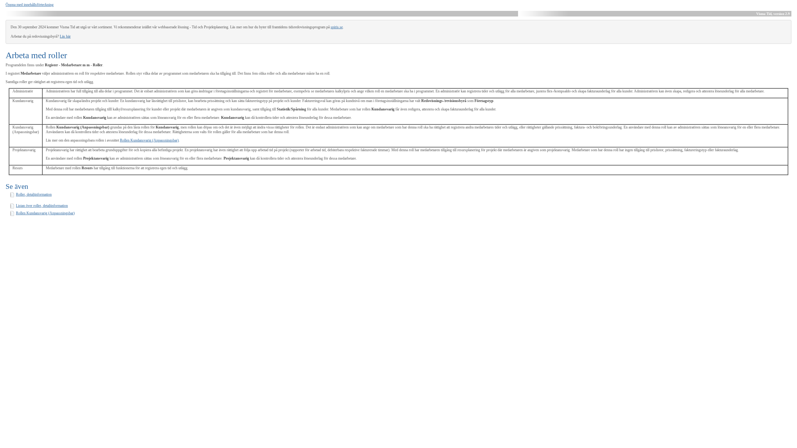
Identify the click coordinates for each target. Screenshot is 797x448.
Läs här (65, 36)
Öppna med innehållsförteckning (30, 4)
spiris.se (337, 27)
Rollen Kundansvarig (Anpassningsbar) (149, 140)
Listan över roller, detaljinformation (42, 205)
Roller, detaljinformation (34, 194)
